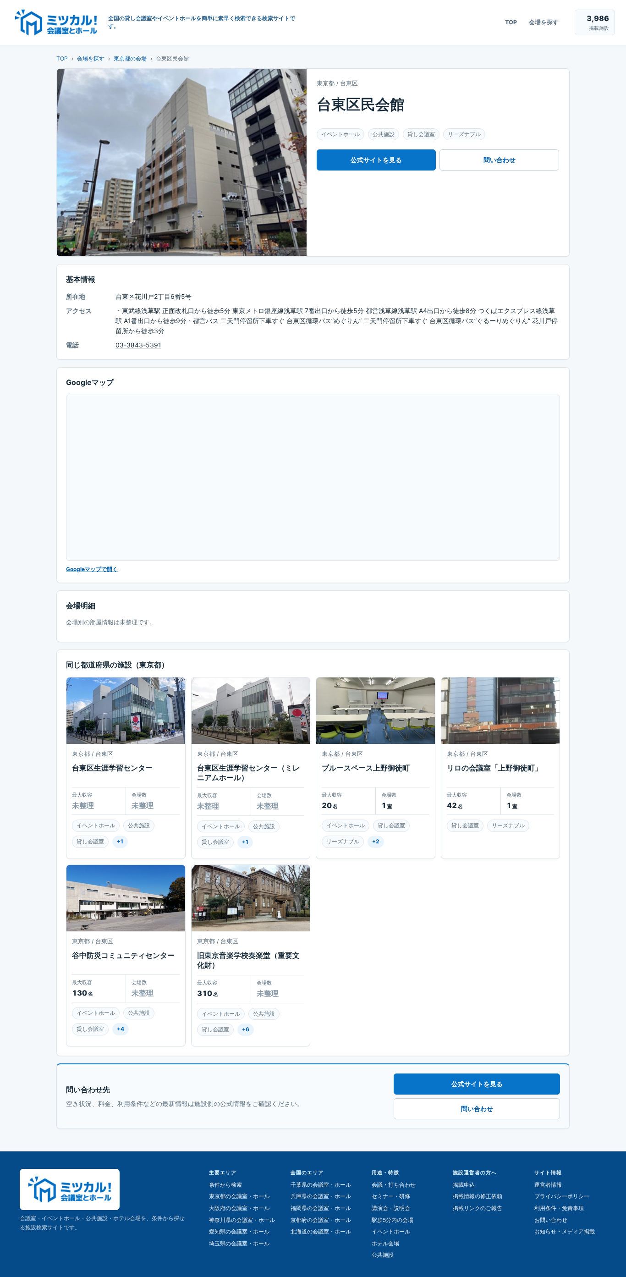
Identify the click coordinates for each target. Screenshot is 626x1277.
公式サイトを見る (376, 160)
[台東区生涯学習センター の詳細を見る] (125, 710)
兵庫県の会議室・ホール (321, 1196)
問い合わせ (499, 160)
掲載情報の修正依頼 (477, 1196)
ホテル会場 (385, 1243)
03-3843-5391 (138, 345)
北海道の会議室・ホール (321, 1231)
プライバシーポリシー (561, 1196)
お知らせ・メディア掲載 (564, 1231)
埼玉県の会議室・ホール (239, 1243)
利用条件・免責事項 (559, 1208)
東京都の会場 (130, 58)
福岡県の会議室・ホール (321, 1208)
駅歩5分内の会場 (392, 1219)
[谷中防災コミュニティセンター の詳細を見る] (125, 898)
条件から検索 (225, 1184)
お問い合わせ (550, 1219)
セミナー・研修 (391, 1196)
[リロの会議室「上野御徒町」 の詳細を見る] (500, 710)
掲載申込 (464, 1184)
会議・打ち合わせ (394, 1184)
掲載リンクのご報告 (477, 1208)
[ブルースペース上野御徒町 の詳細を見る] (375, 710)
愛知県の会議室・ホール (239, 1231)
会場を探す (544, 22)
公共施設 (383, 1254)
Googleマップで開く (92, 569)
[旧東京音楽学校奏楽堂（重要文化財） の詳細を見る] (251, 898)
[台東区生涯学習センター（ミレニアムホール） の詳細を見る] (251, 710)
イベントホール (391, 1231)
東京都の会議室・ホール (239, 1196)
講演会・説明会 (391, 1208)
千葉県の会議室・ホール (321, 1184)
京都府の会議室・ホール (321, 1219)
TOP (511, 22)
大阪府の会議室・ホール (239, 1208)
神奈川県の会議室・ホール (242, 1219)
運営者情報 (548, 1184)
